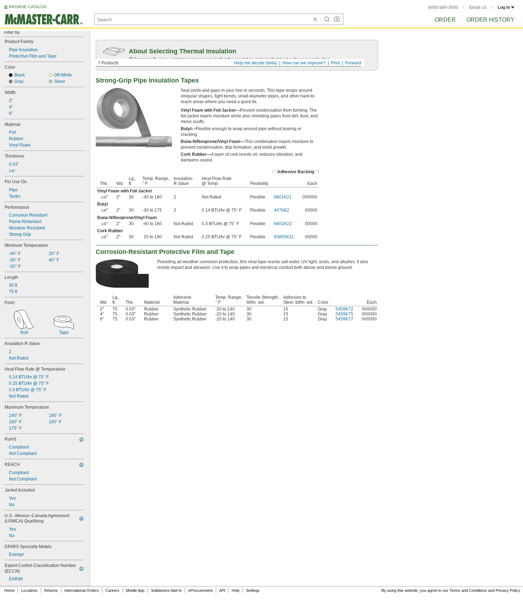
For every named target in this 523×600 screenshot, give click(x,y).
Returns (51, 590)
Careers (112, 590)
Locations (29, 590)
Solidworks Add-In (166, 590)
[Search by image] (336, 19)
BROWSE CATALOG (28, 7)
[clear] (315, 19)
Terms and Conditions (468, 590)
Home (9, 590)
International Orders (81, 590)
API (222, 590)
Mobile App (135, 590)
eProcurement (200, 590)
